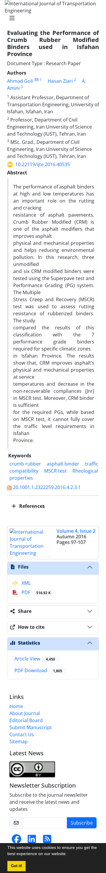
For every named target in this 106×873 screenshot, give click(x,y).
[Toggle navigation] (51, 18)
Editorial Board (26, 720)
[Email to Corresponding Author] (36, 79)
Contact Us (21, 734)
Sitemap (18, 741)
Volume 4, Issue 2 (76, 531)
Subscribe (82, 823)
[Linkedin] (32, 840)
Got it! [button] (16, 866)
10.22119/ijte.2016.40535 (42, 164)
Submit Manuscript (30, 727)
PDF (35, 592)
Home (16, 706)
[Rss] (47, 840)
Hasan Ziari (60, 81)
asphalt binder (63, 464)
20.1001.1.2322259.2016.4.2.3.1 (47, 487)
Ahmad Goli (20, 81)
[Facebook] (16, 840)
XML (25, 583)
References (31, 506)
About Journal (24, 713)
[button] (69, 854)
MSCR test (55, 471)
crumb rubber (25, 464)
